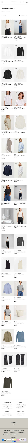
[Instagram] (14, 425)
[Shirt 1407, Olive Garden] (7, 336)
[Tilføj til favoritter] (3, 21)
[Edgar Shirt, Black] (7, 74)
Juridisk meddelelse (20, 432)
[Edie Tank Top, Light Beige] (20, 264)
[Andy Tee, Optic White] (20, 98)
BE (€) (20, 434)
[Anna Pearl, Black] (7, 359)
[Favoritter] (22, 2)
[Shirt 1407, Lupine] (7, 288)
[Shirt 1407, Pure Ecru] (20, 122)
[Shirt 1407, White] (20, 170)
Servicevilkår (6, 432)
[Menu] (3, 2)
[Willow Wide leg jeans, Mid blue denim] (20, 27)
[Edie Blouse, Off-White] (7, 27)
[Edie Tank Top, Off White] (20, 216)
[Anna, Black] (20, 359)
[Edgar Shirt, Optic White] (7, 51)
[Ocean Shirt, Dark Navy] (7, 170)
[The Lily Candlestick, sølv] (7, 216)
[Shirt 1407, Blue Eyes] (20, 145)
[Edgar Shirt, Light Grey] (7, 122)
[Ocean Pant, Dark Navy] (20, 193)
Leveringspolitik (13, 432)
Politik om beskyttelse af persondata (17, 430)
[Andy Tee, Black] (7, 193)
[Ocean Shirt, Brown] (7, 145)
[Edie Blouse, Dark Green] (7, 382)
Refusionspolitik (7, 430)
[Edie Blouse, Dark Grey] (20, 241)
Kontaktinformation (6, 434)
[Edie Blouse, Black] (20, 51)
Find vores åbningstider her (7, 408)
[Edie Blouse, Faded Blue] (20, 336)
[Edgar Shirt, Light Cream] (20, 74)
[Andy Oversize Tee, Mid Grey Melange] (20, 288)
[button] (20, 2)
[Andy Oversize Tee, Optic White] (7, 98)
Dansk (23, 434)
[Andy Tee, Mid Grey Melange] (7, 312)
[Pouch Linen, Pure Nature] (20, 312)
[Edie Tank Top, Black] (7, 264)
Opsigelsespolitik (15, 434)
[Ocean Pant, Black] (7, 241)
